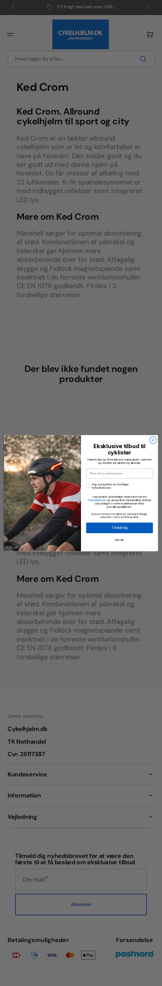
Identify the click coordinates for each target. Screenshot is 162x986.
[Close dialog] (153, 439)
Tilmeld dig (119, 527)
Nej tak (119, 539)
